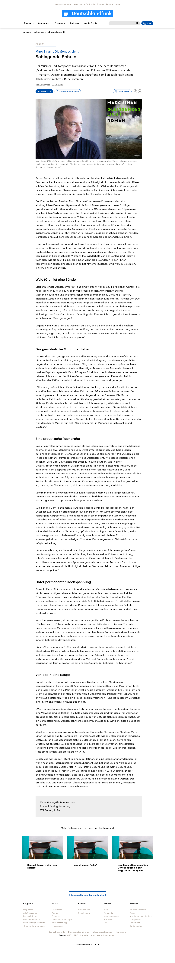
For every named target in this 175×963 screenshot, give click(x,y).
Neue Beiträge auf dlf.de (34, 922)
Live (149, 23)
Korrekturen (134, 922)
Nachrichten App (60, 922)
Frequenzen (57, 926)
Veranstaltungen (111, 916)
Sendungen (43, 23)
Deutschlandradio (63, 4)
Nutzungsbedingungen (102, 932)
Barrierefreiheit (136, 926)
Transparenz (135, 919)
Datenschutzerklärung (78, 932)
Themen (27, 23)
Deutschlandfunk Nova (109, 4)
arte (92, 935)
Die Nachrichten (30, 916)
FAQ (106, 909)
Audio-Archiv (90, 23)
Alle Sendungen (30, 913)
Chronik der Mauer (106, 935)
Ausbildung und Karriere (140, 916)
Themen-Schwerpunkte (34, 926)
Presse (132, 913)
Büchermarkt (39, 32)
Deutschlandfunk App (62, 919)
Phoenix (84, 935)
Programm (60, 23)
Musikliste (108, 919)
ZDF (76, 935)
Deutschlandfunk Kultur (85, 4)
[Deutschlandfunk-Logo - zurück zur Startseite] (87, 13)
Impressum (121, 932)
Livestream (57, 909)
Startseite (26, 32)
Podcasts (74, 23)
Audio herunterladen (69, 91)
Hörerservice (84, 909)
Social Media (84, 913)
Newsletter (109, 913)
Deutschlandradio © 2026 (88, 944)
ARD (69, 935)
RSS (106, 922)
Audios (55, 913)
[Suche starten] (137, 23)
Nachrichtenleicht (31, 919)
